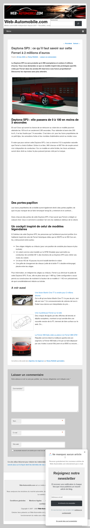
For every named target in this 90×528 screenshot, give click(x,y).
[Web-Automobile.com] (45, 18)
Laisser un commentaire (48, 57)
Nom (14, 421)
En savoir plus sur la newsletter (66, 521)
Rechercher (54, 20)
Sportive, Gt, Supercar (36, 361)
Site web (16, 444)
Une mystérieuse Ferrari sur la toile (48, 312)
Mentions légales (35, 500)
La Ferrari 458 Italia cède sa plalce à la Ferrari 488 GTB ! (56, 335)
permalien (60, 361)
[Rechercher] (78, 23)
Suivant (76, 43)
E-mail (15, 432)
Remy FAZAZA (33, 57)
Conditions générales (17, 500)
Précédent (67, 43)
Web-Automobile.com (26, 21)
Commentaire (18, 388)
